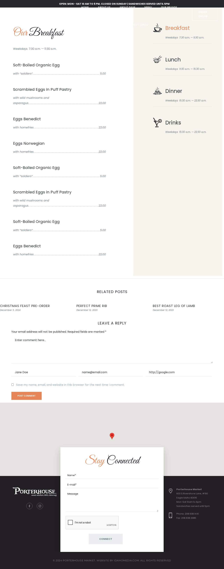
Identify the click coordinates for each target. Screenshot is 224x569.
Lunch (173, 59)
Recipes (119, 24)
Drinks (173, 122)
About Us (104, 7)
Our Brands (169, 7)
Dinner (173, 91)
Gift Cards (141, 24)
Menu (148, 7)
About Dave (127, 7)
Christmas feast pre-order (25, 306)
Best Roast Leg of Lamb (174, 306)
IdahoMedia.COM (126, 560)
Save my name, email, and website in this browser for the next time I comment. (70, 385)
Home (85, 7)
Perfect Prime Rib (91, 306)
